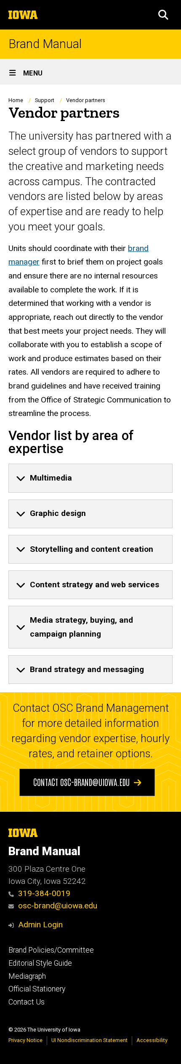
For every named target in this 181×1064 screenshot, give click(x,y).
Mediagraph (27, 976)
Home (15, 100)
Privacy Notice (25, 1040)
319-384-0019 (44, 893)
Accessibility (152, 1040)
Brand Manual (45, 44)
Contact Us (26, 1002)
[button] (163, 15)
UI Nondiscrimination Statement (89, 1040)
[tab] (90, 478)
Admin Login (40, 924)
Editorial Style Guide (40, 963)
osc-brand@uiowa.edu (57, 905)
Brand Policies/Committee (51, 950)
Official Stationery (36, 989)
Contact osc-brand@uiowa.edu (81, 781)
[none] (90, 478)
